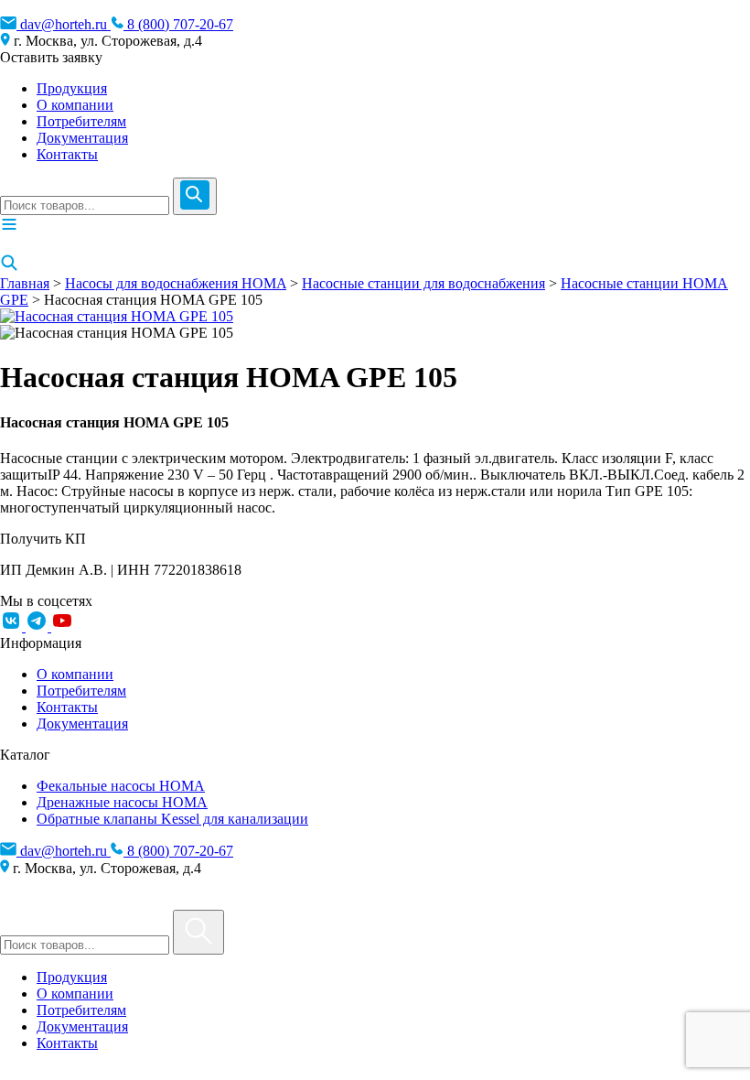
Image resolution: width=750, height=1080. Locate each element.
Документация (82, 138)
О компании (75, 105)
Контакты (67, 154)
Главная (24, 283)
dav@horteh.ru (63, 24)
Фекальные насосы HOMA (121, 786)
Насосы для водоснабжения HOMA (175, 283)
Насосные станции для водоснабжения (423, 283)
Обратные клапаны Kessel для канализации (172, 818)
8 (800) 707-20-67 (178, 24)
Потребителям (81, 121)
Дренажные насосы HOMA (122, 802)
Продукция (72, 88)
